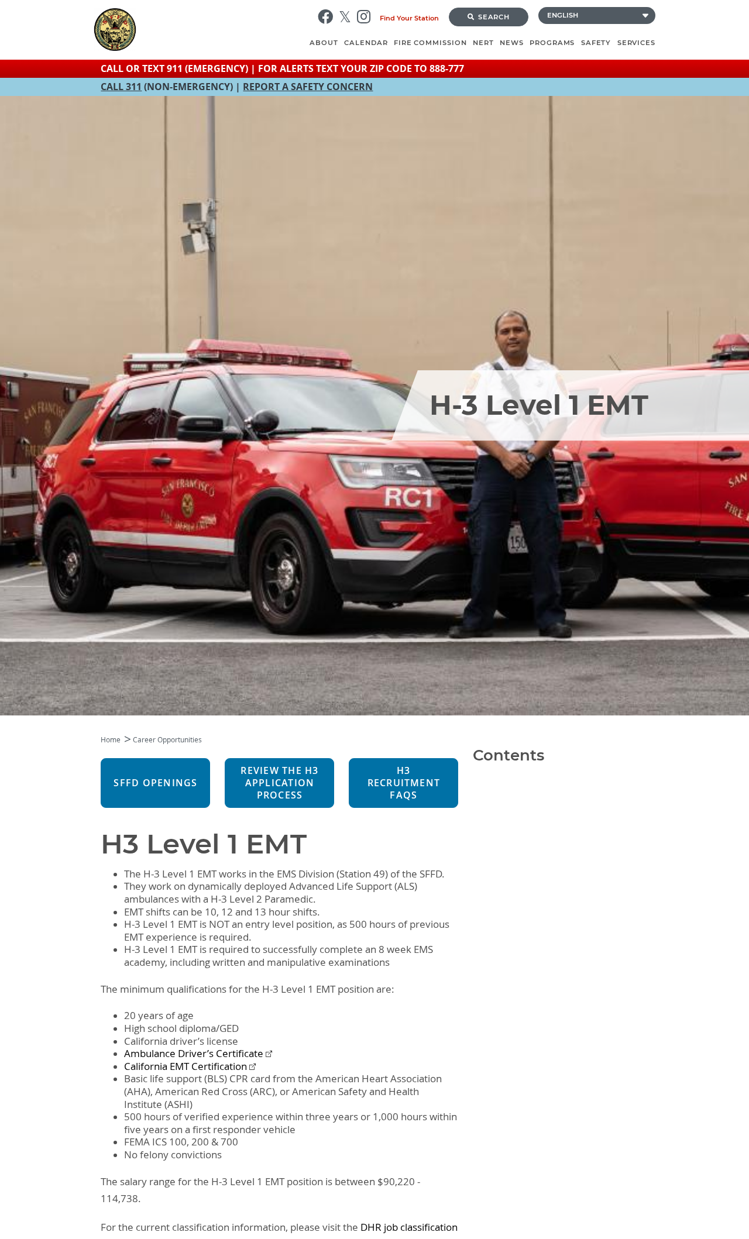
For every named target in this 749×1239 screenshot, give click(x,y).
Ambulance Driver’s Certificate (193, 1053)
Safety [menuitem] (596, 43)
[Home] (200, 29)
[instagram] (366, 17)
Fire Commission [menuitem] (430, 43)
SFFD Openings (155, 783)
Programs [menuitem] (552, 43)
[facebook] (328, 17)
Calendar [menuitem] (365, 43)
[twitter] (348, 17)
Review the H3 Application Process (279, 783)
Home (111, 739)
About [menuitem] (324, 43)
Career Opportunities (167, 739)
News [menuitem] (512, 43)
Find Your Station (409, 18)
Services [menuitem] (636, 43)
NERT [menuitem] (483, 43)
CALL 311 (121, 86)
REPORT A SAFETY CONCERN (308, 86)
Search (494, 17)
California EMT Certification (185, 1066)
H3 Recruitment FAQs (404, 783)
